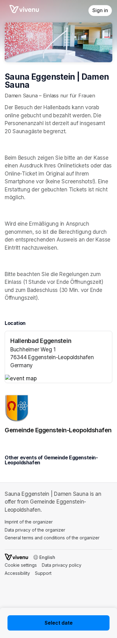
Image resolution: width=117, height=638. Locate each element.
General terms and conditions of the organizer (52, 537)
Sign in (100, 10)
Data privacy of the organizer (35, 529)
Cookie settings (21, 565)
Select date (59, 623)
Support (43, 573)
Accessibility (17, 573)
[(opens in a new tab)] (58, 379)
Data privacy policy (61, 565)
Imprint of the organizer (29, 521)
